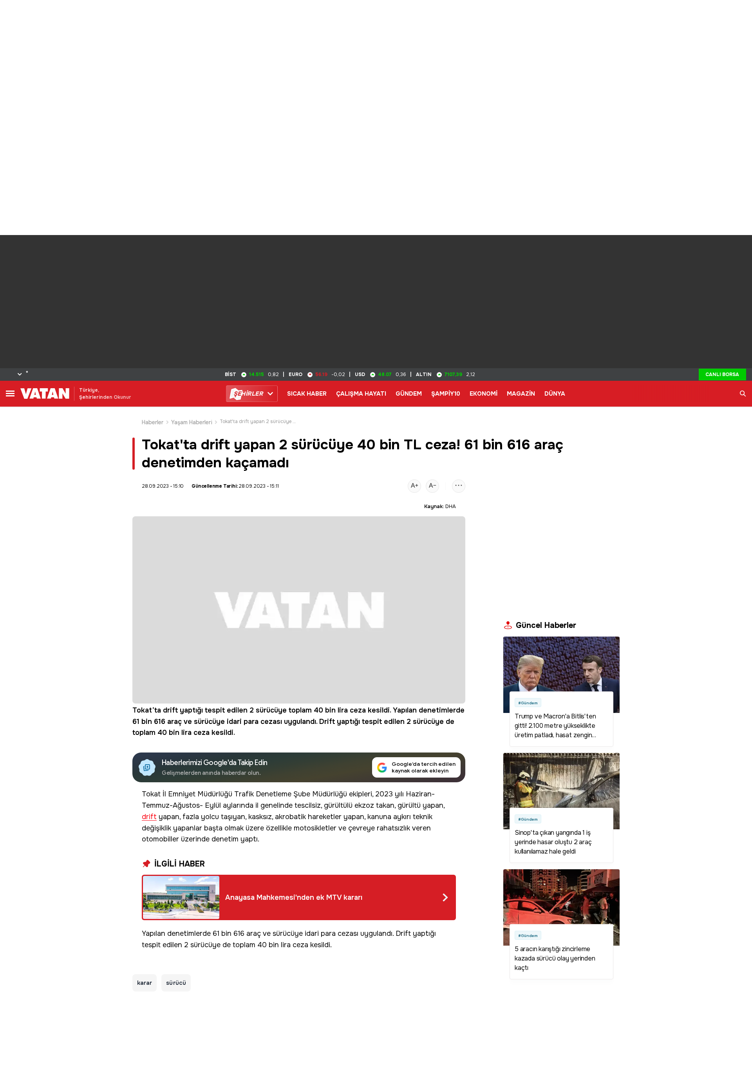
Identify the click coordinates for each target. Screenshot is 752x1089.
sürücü (176, 983)
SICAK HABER (307, 394)
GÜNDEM (409, 394)
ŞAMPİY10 (445, 394)
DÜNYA (554, 394)
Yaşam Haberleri (191, 422)
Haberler (153, 422)
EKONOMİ (483, 394)
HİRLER (248, 394)
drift (170, 710)
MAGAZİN (521, 394)
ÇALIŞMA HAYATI (361, 394)
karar (144, 983)
